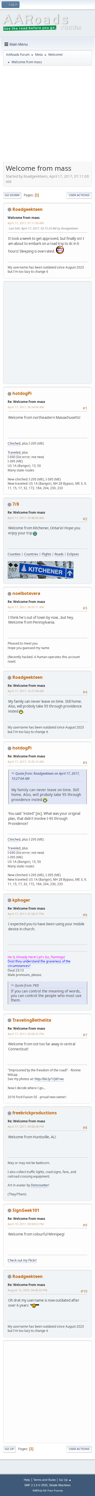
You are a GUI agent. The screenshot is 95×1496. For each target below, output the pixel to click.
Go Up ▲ (65, 1480)
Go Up (9, 1449)
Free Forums (55, 1490)
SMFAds (37, 1490)
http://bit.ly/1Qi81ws (49, 1079)
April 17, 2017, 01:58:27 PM (26, 914)
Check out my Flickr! (22, 1260)
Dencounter (39, 1185)
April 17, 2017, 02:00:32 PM (26, 1034)
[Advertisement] (47, 115)
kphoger (21, 900)
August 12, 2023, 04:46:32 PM (27, 1290)
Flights (46, 554)
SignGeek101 (25, 1210)
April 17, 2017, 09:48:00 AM (26, 518)
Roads (59, 554)
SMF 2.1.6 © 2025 (36, 1485)
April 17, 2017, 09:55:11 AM (26, 607)
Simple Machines (60, 1485)
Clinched (14, 443)
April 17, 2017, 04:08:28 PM (26, 1126)
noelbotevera (26, 593)
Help (27, 1480)
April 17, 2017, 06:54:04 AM (26, 407)
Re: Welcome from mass (26, 401)
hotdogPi (22, 393)
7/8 (15, 504)
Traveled (14, 452)
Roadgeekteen (27, 209)
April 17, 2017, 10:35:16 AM (26, 762)
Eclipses (73, 554)
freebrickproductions (34, 1113)
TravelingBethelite (31, 1020)
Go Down (12, 195)
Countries (31, 554)
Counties (14, 554)
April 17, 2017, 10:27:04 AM (26, 691)
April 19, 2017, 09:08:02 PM (26, 1224)
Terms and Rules (45, 1480)
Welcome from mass (24, 217)
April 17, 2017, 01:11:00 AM (26, 223)
